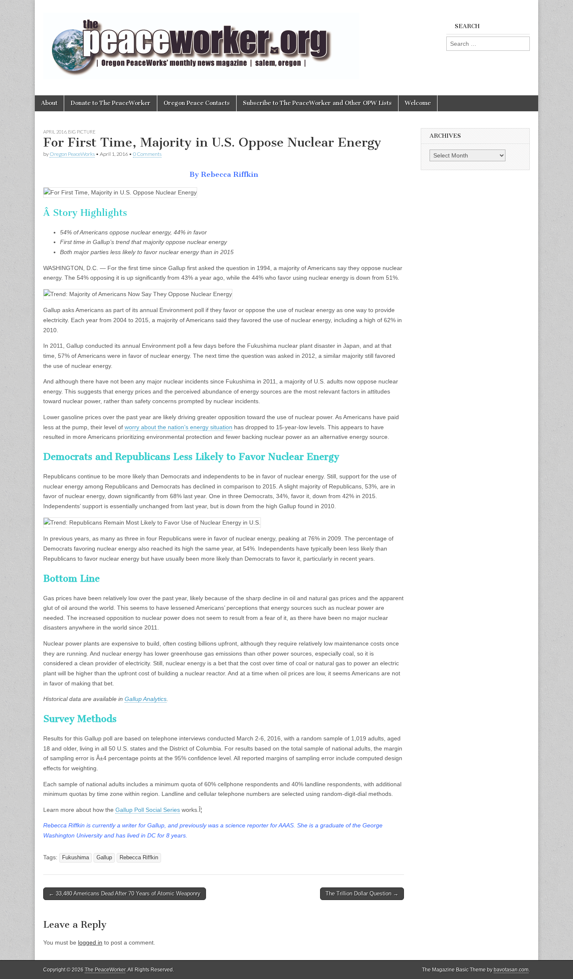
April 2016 (54, 131)
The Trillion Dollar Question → (362, 893)
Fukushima (75, 858)
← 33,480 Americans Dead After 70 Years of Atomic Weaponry (125, 893)
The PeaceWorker (105, 970)
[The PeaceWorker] (201, 41)
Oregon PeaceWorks (72, 154)
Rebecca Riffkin (139, 858)
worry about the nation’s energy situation (178, 427)
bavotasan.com (511, 970)
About (49, 103)
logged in (90, 942)
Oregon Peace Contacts (197, 103)
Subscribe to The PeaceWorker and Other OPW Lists (317, 103)
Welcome (418, 103)
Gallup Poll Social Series (147, 809)
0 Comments (147, 154)
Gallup (104, 858)
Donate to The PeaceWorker (110, 103)
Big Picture (82, 131)
